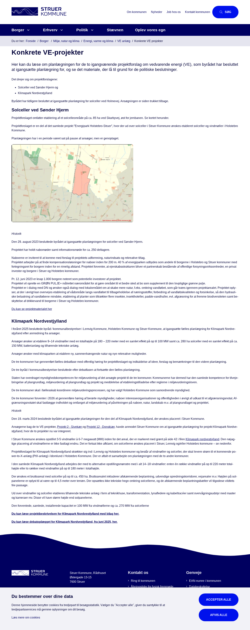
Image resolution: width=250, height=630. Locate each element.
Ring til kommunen (143, 580)
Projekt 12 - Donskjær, (101, 426)
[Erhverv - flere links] (61, 30)
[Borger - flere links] (27, 30)
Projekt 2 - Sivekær (70, 426)
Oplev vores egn (150, 30)
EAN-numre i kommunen (205, 580)
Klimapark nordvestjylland (202, 439)
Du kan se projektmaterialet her (32, 309)
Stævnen (115, 30)
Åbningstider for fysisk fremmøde (152, 586)
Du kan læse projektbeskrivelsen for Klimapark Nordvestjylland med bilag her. (65, 513)
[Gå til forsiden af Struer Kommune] (68, 12)
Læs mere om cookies (26, 617)
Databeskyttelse (199, 586)
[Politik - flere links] (91, 30)
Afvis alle (218, 614)
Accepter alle (218, 599)
